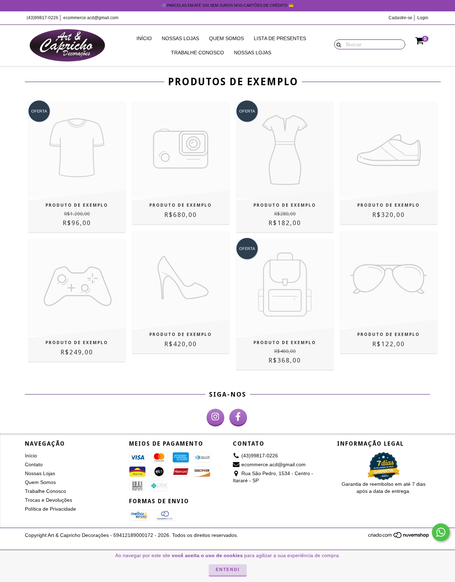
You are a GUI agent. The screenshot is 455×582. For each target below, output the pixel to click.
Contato (34, 464)
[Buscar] (337, 44)
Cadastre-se (400, 17)
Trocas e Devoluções (48, 500)
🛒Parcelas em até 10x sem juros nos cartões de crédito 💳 (228, 5)
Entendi (228, 569)
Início (144, 38)
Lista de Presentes (280, 38)
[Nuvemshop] (399, 536)
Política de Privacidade (50, 509)
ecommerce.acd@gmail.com (90, 17)
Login (422, 17)
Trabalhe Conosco (197, 52)
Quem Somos (226, 38)
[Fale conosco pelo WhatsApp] (441, 532)
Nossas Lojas (180, 38)
